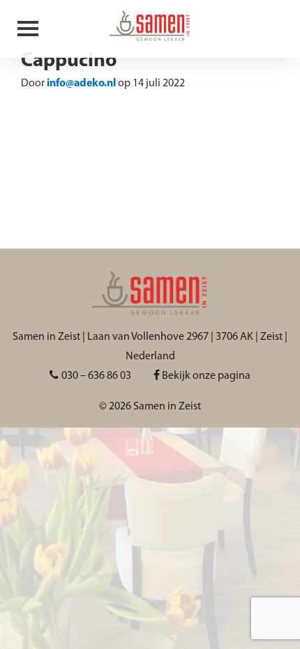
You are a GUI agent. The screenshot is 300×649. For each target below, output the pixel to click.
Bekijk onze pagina (205, 376)
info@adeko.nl (81, 83)
